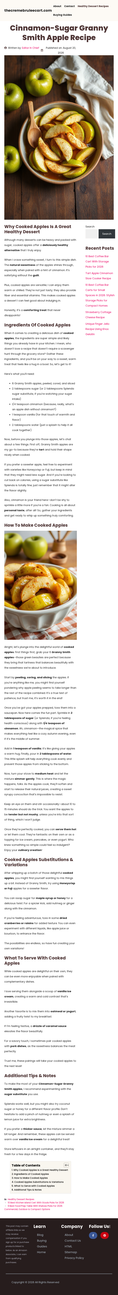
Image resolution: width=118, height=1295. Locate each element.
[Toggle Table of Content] (65, 1165)
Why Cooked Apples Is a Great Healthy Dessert (40, 1170)
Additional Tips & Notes (28, 1189)
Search (90, 226)
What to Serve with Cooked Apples (34, 1186)
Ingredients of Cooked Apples (31, 1174)
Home (41, 1252)
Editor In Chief (30, 48)
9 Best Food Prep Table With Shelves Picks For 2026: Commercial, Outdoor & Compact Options (33, 1207)
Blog (40, 1235)
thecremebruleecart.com (28, 10)
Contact (69, 6)
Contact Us (73, 1241)
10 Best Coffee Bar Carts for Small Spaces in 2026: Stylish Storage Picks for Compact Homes (100, 295)
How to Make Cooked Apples (31, 1178)
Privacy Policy (74, 1258)
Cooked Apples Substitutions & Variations (39, 1182)
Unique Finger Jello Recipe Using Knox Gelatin (97, 329)
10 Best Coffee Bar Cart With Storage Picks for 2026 (97, 261)
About (57, 6)
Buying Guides (62, 15)
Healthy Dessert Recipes (93, 6)
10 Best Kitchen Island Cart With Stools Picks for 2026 (36, 1202)
